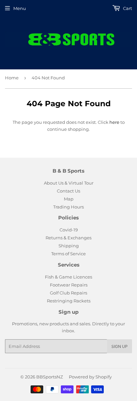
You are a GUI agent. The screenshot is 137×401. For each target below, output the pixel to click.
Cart (127, 8)
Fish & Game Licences (68, 277)
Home (12, 77)
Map (68, 198)
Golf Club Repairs (68, 292)
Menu (19, 8)
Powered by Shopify (90, 376)
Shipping (69, 245)
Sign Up (119, 346)
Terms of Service (68, 253)
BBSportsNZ (49, 376)
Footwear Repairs (68, 284)
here (114, 122)
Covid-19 (69, 229)
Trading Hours (68, 206)
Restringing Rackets (68, 300)
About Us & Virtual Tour (68, 183)
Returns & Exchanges (68, 237)
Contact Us (68, 191)
